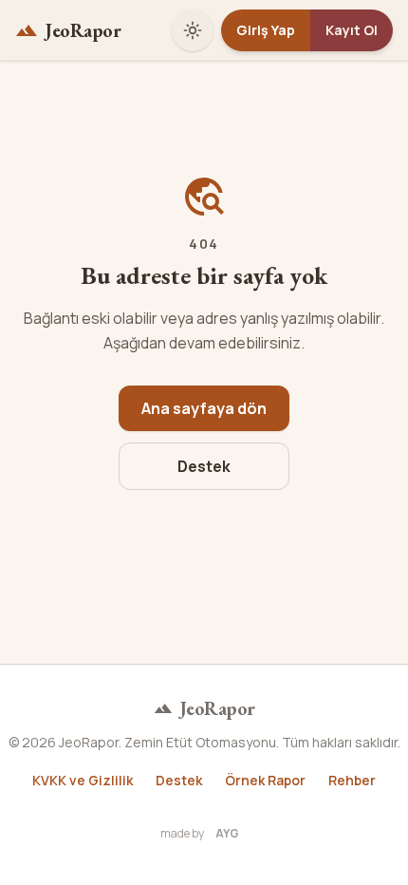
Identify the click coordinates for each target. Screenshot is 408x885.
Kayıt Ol (351, 30)
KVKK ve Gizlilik (82, 780)
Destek (204, 466)
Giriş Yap (265, 30)
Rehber (352, 780)
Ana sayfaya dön (204, 408)
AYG (227, 833)
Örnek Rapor (265, 780)
